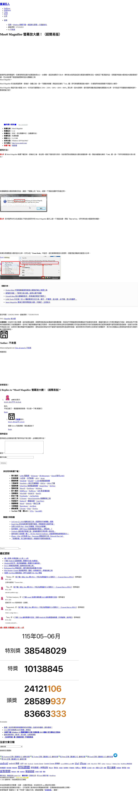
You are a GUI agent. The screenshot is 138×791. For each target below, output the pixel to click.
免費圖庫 (3, 768)
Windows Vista (116, 763)
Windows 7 (109, 763)
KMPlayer (7, 10)
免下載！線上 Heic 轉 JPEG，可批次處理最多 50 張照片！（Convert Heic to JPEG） (45, 577)
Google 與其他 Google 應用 (67, 763)
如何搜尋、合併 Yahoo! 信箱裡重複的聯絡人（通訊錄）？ (31, 529)
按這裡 (14, 145)
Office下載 (51, 483)
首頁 (5, 20)
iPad (77, 763)
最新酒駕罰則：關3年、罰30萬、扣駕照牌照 (20, 735)
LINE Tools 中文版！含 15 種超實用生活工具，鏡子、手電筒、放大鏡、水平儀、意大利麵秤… (41, 299)
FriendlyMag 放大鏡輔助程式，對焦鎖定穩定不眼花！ (26, 296)
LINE (88, 763)
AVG (37, 478)
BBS (25, 763)
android (4, 763)
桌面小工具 (99, 768)
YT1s (32, 511)
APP (22, 764)
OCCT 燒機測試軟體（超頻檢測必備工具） (19, 566)
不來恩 (12, 29)
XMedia (29, 504)
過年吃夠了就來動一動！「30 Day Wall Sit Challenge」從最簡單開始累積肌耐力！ (40, 534)
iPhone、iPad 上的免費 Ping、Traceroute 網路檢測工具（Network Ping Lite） (37, 536)
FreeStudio (24, 496)
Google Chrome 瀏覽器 (52, 763)
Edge (29, 509)
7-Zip (6, 12)
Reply (6, 412)
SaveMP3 (38, 511)
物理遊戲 (118, 767)
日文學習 (89, 767)
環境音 (124, 768)
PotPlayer (7, 8)
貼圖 (41, 771)
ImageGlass (44, 486)
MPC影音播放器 (43, 491)
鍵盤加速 (31, 501)
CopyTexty (40, 501)
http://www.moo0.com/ (19, 143)
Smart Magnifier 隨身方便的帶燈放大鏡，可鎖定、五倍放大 (28, 302)
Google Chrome (38, 763)
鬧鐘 (44, 771)
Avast (43, 478)
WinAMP (23, 493)
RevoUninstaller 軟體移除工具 (39, 498)
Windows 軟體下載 (19, 25)
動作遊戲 (9, 768)
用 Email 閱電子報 (42, 775)
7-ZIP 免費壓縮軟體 (42, 481)
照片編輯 (111, 767)
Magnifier (7, 319)
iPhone (83, 763)
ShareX (22, 488)
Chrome (23, 509)
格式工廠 (36, 504)
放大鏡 (13, 319)
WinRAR (23, 481)
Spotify (38, 493)
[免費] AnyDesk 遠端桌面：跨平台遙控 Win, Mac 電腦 (23, 573)
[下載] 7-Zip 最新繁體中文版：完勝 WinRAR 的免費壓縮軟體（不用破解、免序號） (43, 617)
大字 (5, 16)
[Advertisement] (60, 53)
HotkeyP (23, 501)
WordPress (53, 775)
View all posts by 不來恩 (23, 348)
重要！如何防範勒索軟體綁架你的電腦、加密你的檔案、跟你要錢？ (28, 727)
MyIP (6, 14)
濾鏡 (105, 768)
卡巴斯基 (30, 478)
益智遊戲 (5, 771)
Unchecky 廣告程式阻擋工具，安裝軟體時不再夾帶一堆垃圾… (33, 531)
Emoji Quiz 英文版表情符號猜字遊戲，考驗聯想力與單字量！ (33, 524)
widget (103, 763)
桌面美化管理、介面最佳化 (37, 25)
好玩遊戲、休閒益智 (39, 768)
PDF (99, 763)
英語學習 (22, 771)
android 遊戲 (14, 763)
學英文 (56, 768)
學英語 (61, 767)
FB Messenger (44, 476)
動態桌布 (14, 768)
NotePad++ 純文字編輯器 (29, 483)
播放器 (84, 768)
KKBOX (31, 493)
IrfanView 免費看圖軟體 (29, 486)
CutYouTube (34, 496)
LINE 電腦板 (24, 476)
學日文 (51, 768)
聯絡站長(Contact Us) (13, 775)
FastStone (30, 488)
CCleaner (23, 498)
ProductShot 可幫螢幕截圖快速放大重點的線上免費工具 (26, 290)
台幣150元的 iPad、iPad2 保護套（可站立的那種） (29, 526)
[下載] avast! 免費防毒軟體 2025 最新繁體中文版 (40, 597)
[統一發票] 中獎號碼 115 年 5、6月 (16, 558)
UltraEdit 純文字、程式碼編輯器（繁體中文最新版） (22, 563)
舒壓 (18, 771)
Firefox (35, 509)
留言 (2, 453)
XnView (52, 486)
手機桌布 (71, 768)
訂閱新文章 (32, 775)
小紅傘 (22, 478)
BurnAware (24, 506)
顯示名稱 (3, 457)
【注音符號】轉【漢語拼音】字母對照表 (18, 737)
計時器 (37, 771)
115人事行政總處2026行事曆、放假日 (17, 730)
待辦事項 (65, 768)
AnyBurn (33, 506)
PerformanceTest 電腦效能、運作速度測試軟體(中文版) (23, 568)
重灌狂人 (5, 4)
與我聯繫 (48, 790)
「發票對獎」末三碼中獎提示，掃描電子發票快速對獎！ (31, 538)
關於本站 (3, 775)
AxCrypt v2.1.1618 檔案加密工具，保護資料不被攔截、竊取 (32, 521)
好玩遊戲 (24, 767)
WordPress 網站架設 (126, 763)
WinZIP (30, 481)
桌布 (93, 767)
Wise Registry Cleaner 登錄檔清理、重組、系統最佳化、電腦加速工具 (28, 570)
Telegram (34, 476)
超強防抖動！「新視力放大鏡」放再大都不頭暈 (24, 293)
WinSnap (39, 488)
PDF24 (42, 483)
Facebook (30, 763)
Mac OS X (94, 763)
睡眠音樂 (13, 771)
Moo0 (22, 504)
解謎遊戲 (29, 771)
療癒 (128, 768)
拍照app (78, 768)
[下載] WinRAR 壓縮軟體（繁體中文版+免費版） (21, 561)
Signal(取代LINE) (57, 476)
